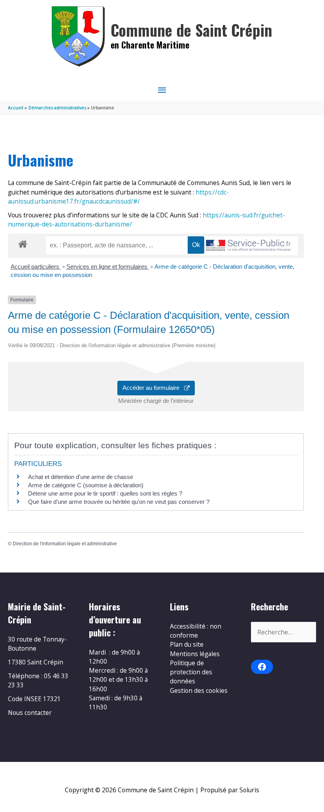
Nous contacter (30, 712)
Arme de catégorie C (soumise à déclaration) (85, 485)
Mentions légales (195, 653)
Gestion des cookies (199, 690)
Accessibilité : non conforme (195, 631)
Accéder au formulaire (153, 387)
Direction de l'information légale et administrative (65, 543)
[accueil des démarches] (23, 242)
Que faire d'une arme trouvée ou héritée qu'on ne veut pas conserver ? (118, 501)
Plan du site (186, 644)
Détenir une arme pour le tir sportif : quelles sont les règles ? (105, 493)
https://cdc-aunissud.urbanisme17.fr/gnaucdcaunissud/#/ (118, 197)
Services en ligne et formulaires (107, 266)
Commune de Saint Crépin (191, 30)
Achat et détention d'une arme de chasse (80, 476)
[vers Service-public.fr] (248, 246)
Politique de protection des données (191, 672)
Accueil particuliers (36, 266)
